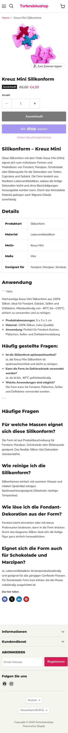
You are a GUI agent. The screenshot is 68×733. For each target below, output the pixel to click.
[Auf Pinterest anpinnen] (26, 599)
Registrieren (56, 662)
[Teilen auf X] (12, 599)
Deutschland (32, 710)
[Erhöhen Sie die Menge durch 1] (35, 103)
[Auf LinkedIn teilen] (19, 599)
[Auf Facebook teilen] (5, 599)
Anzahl (6, 95)
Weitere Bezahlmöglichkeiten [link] (34, 137)
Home (5, 17)
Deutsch (32, 700)
